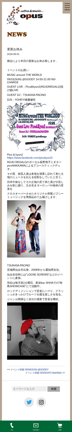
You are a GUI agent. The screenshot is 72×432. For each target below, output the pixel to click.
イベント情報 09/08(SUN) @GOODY (29, 369)
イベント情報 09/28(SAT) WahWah (43, 372)
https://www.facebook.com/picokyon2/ (30, 157)
